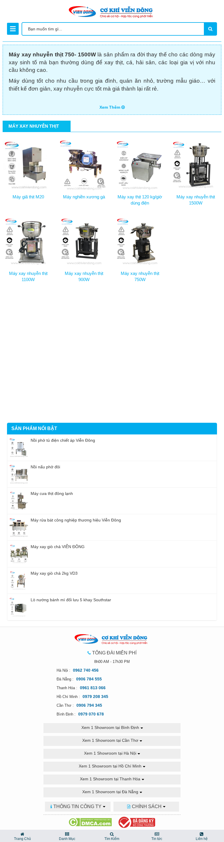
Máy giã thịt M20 (28, 196)
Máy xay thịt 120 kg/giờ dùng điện (140, 199)
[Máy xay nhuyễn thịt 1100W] (28, 240)
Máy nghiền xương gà (84, 196)
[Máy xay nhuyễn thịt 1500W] (196, 163)
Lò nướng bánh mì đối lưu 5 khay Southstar (71, 599)
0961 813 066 (93, 687)
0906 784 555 (89, 679)
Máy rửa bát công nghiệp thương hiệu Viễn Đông (76, 520)
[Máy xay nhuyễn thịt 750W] (140, 240)
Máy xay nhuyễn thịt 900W (84, 276)
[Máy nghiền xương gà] (84, 163)
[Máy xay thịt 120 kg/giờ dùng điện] (140, 163)
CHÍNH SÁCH (147, 806)
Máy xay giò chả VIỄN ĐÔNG (58, 546)
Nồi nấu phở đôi (45, 467)
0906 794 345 (89, 705)
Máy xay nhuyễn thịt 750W (140, 276)
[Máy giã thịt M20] (28, 163)
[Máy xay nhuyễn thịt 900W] (84, 240)
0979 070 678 (91, 714)
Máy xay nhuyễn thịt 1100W (28, 276)
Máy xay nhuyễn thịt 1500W (195, 199)
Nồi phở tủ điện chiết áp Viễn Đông (63, 440)
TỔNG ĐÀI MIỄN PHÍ (114, 652)
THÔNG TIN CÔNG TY (77, 806)
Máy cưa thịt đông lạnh (52, 493)
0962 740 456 (86, 670)
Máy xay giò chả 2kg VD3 (54, 573)
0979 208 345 (95, 696)
